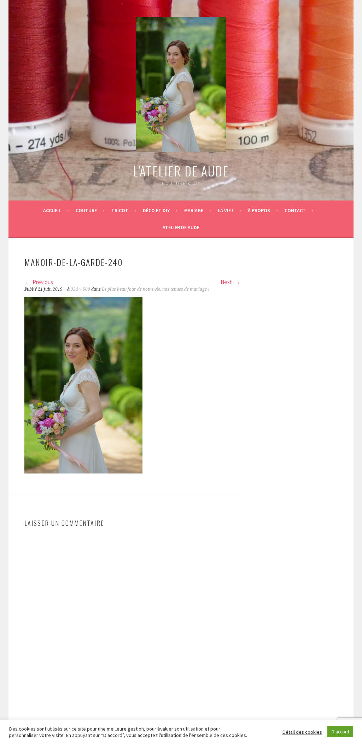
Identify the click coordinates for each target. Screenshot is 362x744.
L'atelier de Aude (181, 170)
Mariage (193, 210)
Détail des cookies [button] (302, 732)
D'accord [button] (340, 732)
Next (227, 281)
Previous (42, 281)
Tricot (119, 210)
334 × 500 (80, 289)
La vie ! (225, 210)
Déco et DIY (156, 210)
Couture (86, 210)
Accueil (52, 210)
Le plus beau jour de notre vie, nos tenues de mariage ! (155, 289)
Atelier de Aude (181, 227)
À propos (259, 210)
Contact (295, 210)
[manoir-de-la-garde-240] (83, 471)
